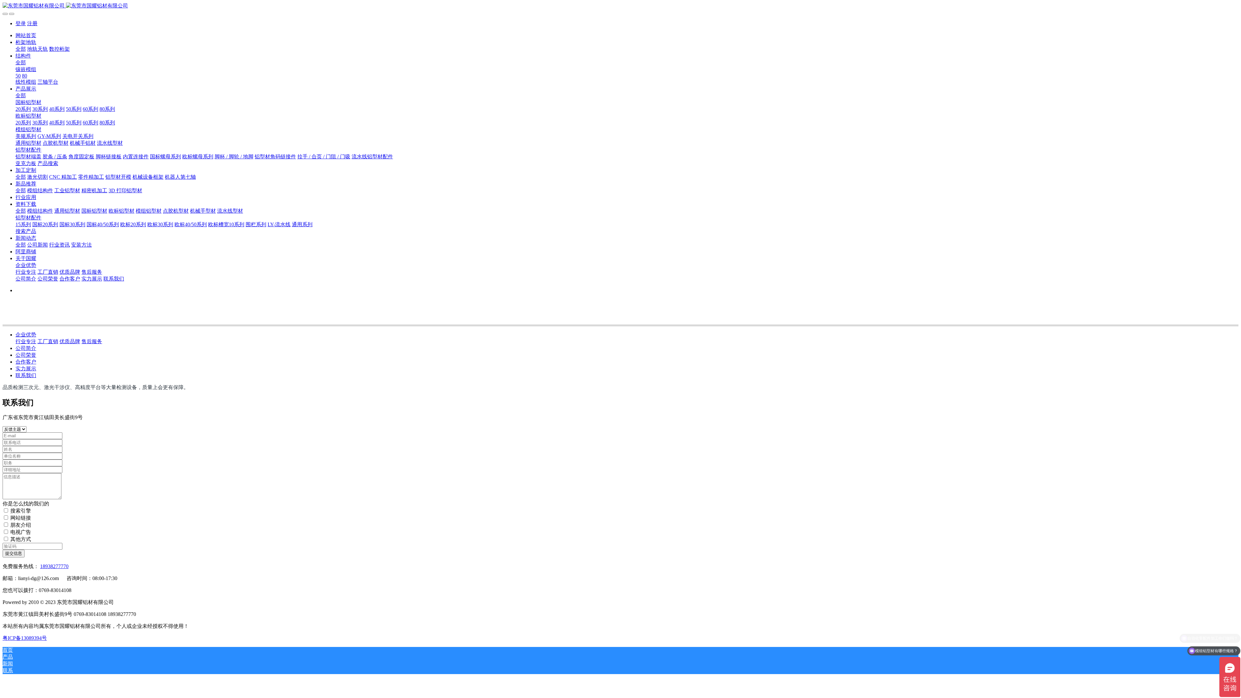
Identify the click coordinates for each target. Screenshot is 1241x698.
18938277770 (54, 566)
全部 (21, 49)
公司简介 (26, 348)
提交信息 (13, 553)
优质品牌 (69, 341)
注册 (32, 23)
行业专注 (26, 341)
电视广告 (20, 532)
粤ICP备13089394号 (25, 638)
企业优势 (26, 334)
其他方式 (20, 539)
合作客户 (26, 362)
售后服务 (91, 341)
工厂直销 (47, 341)
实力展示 (26, 368)
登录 (21, 23)
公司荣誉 (26, 355)
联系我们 (26, 375)
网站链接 (20, 518)
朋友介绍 (20, 525)
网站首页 (26, 35)
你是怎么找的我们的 (26, 503)
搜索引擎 (20, 510)
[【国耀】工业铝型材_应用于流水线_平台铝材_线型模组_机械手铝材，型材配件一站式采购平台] (620, 6)
